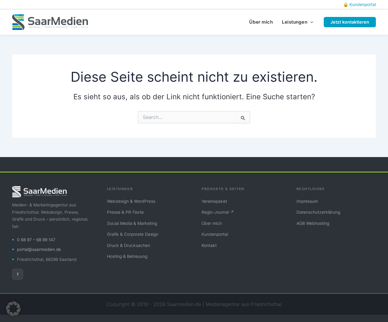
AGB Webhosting (312, 223)
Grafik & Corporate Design (132, 234)
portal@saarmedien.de (39, 249)
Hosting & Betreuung (127, 256)
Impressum (307, 201)
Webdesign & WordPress (131, 201)
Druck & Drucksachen (128, 245)
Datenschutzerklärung (318, 212)
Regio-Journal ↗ (218, 212)
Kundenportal (215, 234)
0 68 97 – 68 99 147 (36, 239)
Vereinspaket (214, 201)
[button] (310, 22)
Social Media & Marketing (132, 223)
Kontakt (209, 245)
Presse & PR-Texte (125, 212)
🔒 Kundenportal (359, 4)
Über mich (212, 223)
